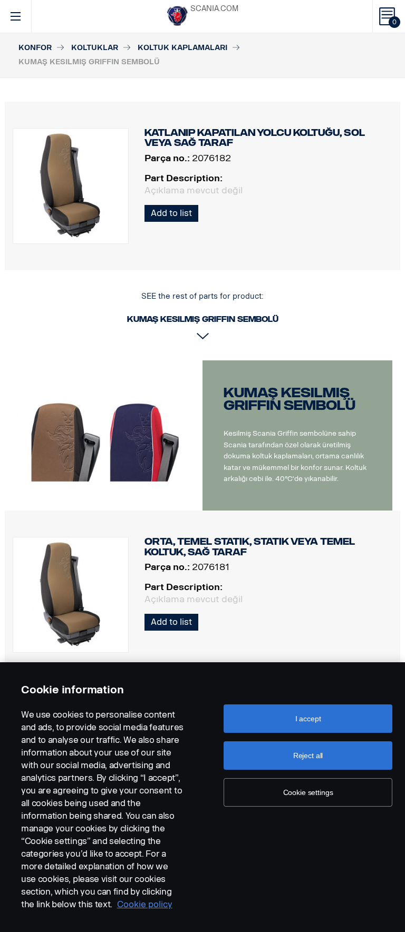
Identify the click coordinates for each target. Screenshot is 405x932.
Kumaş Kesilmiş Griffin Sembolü (289, 399)
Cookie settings (308, 792)
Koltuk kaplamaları (182, 47)
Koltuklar (94, 47)
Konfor (35, 47)
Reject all (308, 755)
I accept (308, 718)
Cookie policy (144, 904)
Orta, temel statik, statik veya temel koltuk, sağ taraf (249, 546)
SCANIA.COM (214, 8)
